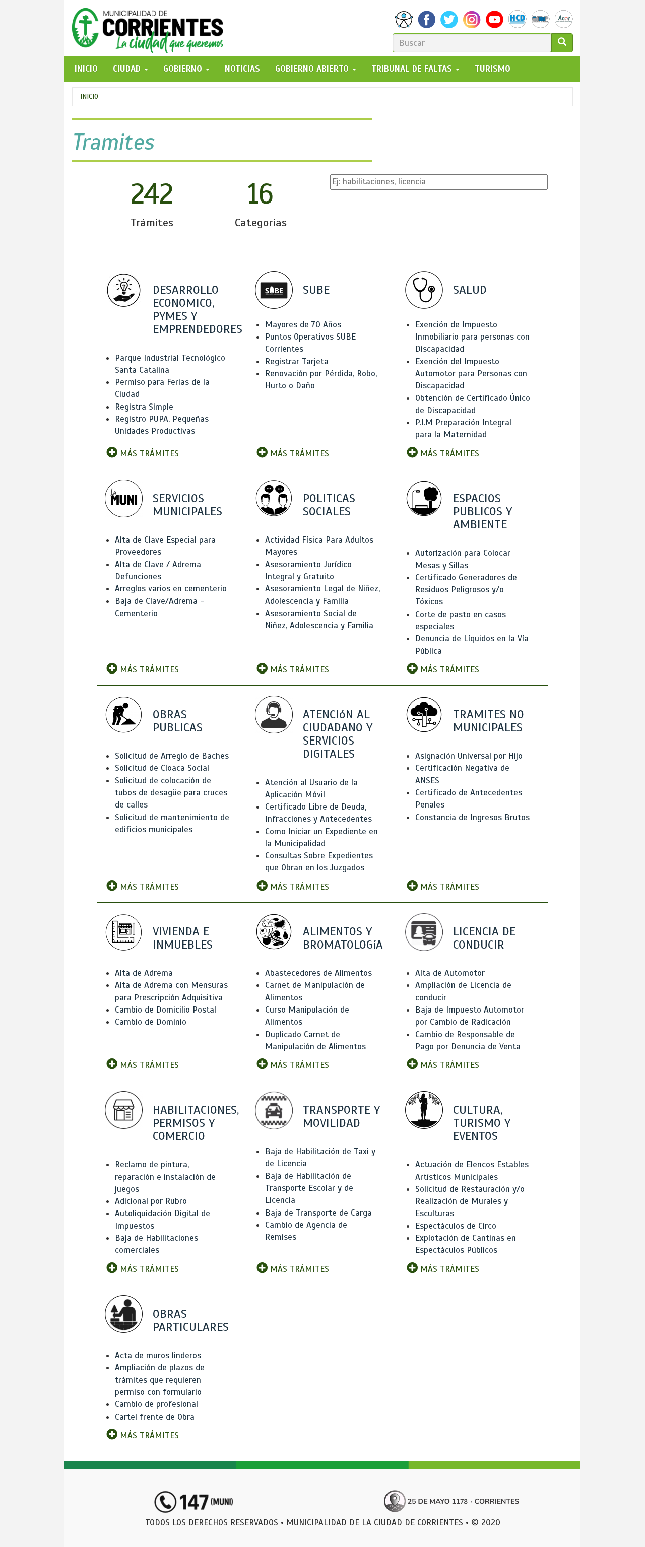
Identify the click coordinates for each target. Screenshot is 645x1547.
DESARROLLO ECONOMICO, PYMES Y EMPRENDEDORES (197, 309)
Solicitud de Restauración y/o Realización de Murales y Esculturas (470, 1201)
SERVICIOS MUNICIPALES (187, 505)
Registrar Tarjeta (297, 361)
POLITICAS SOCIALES (329, 505)
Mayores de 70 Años (303, 324)
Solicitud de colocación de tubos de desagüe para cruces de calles (171, 793)
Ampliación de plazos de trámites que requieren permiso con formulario (160, 1379)
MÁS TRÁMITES (148, 453)
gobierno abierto (313, 68)
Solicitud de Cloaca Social (162, 768)
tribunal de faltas (413, 68)
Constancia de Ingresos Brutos (472, 817)
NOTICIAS (242, 68)
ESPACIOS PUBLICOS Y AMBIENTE (482, 511)
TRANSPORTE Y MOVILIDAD (341, 1116)
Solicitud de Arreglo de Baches (172, 756)
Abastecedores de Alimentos (318, 973)
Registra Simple (144, 406)
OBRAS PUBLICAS (178, 721)
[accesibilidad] (404, 19)
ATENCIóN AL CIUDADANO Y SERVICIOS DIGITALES (337, 734)
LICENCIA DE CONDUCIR (484, 938)
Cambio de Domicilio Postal (165, 1009)
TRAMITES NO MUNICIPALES (488, 721)
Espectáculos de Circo (455, 1226)
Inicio (89, 96)
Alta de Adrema (144, 973)
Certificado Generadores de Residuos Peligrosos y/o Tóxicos (466, 590)
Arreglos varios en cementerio (171, 588)
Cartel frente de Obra (155, 1416)
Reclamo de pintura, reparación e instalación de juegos (165, 1176)
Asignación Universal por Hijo (469, 756)
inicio (86, 68)
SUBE (316, 289)
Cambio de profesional (156, 1404)
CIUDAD (128, 68)
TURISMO (492, 68)
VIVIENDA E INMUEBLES (183, 938)
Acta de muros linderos (158, 1355)
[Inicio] (151, 28)
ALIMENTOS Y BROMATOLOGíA (343, 938)
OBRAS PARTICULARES (191, 1320)
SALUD (470, 289)
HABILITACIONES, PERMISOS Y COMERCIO (196, 1123)
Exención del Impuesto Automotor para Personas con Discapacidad (471, 373)
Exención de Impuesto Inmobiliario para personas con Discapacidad (472, 337)
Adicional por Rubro (151, 1201)
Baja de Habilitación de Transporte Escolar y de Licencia (309, 1188)
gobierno (184, 68)
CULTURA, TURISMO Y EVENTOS (481, 1123)
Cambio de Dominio (150, 1022)
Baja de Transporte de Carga (318, 1212)
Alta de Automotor (450, 973)
